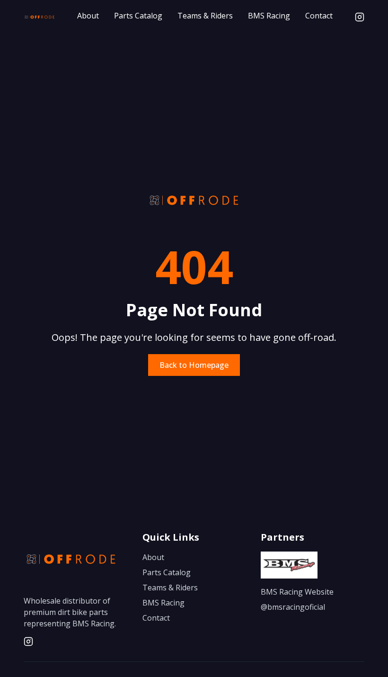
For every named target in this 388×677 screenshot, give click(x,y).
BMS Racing (269, 15)
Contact (319, 15)
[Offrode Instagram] (28, 641)
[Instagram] (359, 17)
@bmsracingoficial (293, 607)
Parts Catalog (138, 15)
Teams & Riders (205, 15)
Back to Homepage (194, 365)
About (88, 15)
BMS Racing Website (297, 592)
